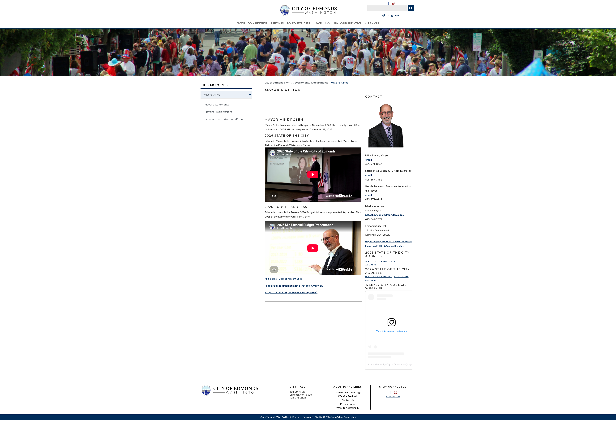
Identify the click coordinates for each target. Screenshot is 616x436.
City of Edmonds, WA (277, 82)
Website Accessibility (347, 407)
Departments (319, 82)
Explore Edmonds (348, 22)
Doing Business (299, 22)
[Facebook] (388, 3)
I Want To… (322, 22)
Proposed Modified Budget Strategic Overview (294, 285)
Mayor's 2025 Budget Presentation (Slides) (291, 292)
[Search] (411, 8)
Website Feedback (348, 396)
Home (241, 22)
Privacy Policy (347, 403)
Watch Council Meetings (348, 392)
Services (277, 22)
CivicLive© (320, 417)
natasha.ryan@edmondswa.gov (384, 214)
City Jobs (372, 22)
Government (258, 22)
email (368, 159)
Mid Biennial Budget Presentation (284, 278)
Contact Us (348, 400)
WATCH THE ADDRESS (378, 261)
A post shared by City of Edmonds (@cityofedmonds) (396, 364)
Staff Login (393, 396)
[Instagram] (393, 3)
